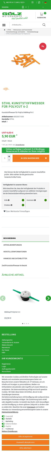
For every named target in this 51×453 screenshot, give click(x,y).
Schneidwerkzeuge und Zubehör (15, 32)
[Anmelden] (33, 2)
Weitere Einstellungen (9, 431)
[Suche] (44, 25)
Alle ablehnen (25, 448)
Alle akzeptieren (25, 437)
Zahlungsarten (7, 340)
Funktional (9, 429)
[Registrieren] (39, 2)
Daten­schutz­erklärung (10, 412)
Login (4, 366)
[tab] (25, 238)
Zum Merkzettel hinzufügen (18, 211)
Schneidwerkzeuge (32, 32)
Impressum (31, 407)
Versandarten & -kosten (10, 342)
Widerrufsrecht (7, 345)
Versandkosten (19, 145)
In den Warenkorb (30, 158)
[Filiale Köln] (8, 200)
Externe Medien (11, 424)
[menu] (3, 25)
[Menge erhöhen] (9, 156)
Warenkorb (41, 15)
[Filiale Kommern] (35, 200)
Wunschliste (6, 371)
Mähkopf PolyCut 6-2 (12, 312)
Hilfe (3, 353)
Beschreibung (9, 238)
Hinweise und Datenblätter (15, 258)
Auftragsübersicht (8, 369)
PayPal (8, 426)
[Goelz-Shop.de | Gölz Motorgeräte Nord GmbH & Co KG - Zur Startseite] (15, 16)
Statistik (9, 419)
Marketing (9, 421)
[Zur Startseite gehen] (4, 30)
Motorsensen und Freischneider (22, 30)
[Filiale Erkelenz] (11, 205)
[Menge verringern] (9, 160)
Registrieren (6, 364)
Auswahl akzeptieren (25, 442)
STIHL (9, 30)
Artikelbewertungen (12, 245)
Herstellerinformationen (15, 252)
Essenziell (9, 416)
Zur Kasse (5, 350)
